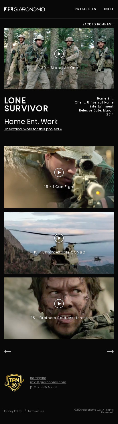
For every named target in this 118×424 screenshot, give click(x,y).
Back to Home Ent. (98, 24)
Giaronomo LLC (24, 9)
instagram (38, 378)
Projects (85, 9)
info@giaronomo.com (48, 382)
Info (109, 9)
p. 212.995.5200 (43, 387)
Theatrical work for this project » (33, 129)
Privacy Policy (13, 411)
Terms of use (36, 411)
